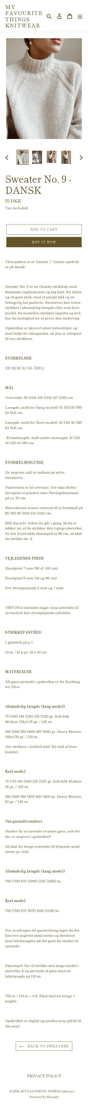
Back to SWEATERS (48, 1046)
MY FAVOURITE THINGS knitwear (24, 16)
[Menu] (80, 15)
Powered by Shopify (44, 1096)
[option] (22, 157)
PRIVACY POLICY (44, 1075)
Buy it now (44, 242)
